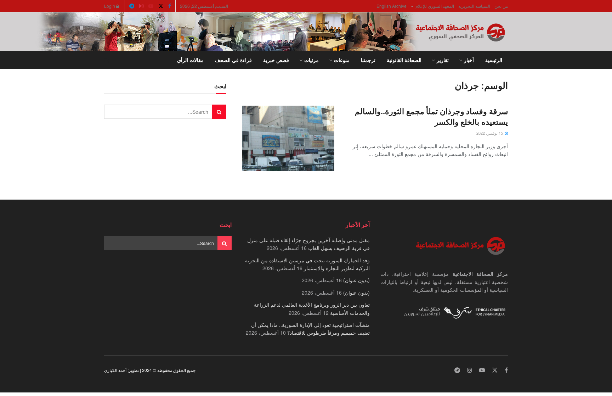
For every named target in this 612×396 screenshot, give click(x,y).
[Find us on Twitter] (160, 6)
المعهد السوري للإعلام (434, 6)
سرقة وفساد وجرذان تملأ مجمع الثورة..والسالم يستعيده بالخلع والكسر (431, 116)
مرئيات (311, 59)
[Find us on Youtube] (150, 6)
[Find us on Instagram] (141, 6)
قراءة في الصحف (233, 59)
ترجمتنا (368, 59)
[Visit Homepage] (462, 32)
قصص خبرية (276, 59)
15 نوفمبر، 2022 (490, 133)
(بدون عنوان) (356, 280)
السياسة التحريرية (474, 6)
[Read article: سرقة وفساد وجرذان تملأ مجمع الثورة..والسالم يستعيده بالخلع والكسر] (288, 139)
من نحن (501, 6)
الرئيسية (493, 59)
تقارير (443, 59)
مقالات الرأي (190, 59)
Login (110, 6)
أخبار (469, 59)
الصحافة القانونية (404, 59)
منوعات (342, 59)
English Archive (391, 6)
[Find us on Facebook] (169, 6)
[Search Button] (106, 60)
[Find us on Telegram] (131, 6)
